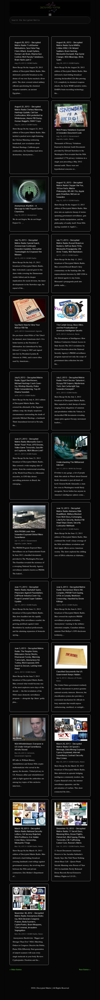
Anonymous (32, 215)
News (71, 139)
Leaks (65, 139)
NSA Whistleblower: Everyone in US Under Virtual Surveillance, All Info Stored (29, 747)
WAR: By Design (75, 469)
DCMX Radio (32, 63)
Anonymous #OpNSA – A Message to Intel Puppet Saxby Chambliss (28, 209)
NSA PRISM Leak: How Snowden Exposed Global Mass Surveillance (29, 534)
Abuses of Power (75, 678)
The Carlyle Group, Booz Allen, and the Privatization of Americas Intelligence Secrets (69, 328)
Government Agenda (33, 331)
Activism (70, 334)
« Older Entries (16, 969)
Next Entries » (84, 969)
